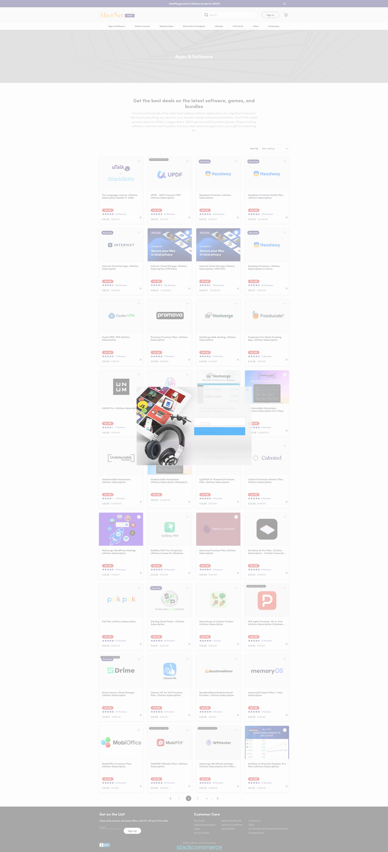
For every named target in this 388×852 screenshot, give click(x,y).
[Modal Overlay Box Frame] (194, 426)
